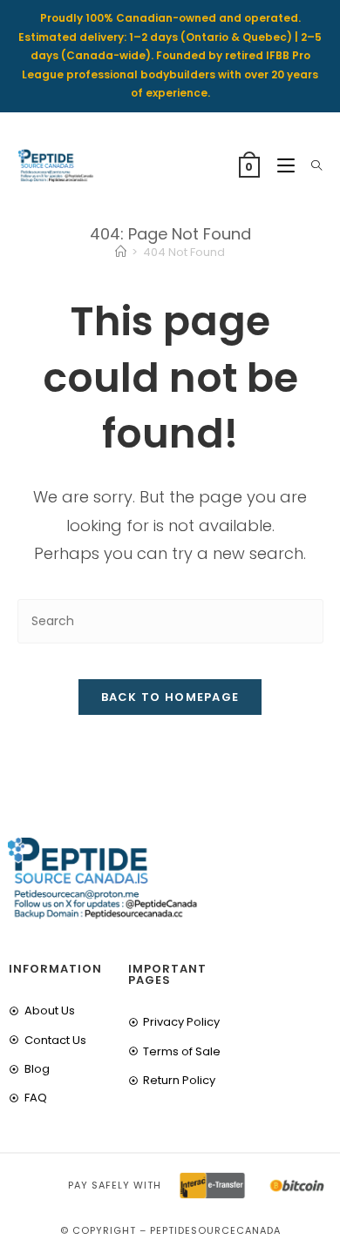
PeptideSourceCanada (215, 1230)
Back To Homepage (170, 697)
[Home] (120, 252)
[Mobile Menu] (281, 165)
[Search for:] (310, 165)
